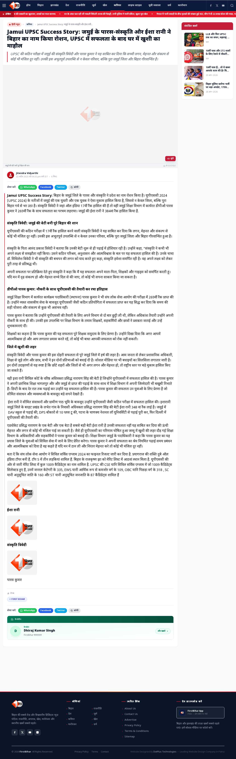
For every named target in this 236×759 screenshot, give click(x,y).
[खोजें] (232, 5)
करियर (29, 24)
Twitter (61, 187)
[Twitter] (217, 5)
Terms (94, 751)
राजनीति (98, 708)
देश (69, 714)
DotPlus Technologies (164, 751)
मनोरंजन (72, 724)
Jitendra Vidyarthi (27, 173)
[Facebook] (210, 5)
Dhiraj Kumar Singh (39, 631)
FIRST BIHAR (17, 599)
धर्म (95, 724)
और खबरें (161, 631)
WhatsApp (29, 187)
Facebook (45, 187)
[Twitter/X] (22, 732)
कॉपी (76, 187)
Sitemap (130, 736)
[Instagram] (37, 732)
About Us (130, 708)
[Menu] (4, 5)
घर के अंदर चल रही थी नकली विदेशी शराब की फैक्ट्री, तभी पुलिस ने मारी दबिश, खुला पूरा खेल (89, 14)
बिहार (71, 708)
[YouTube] (223, 5)
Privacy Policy (133, 725)
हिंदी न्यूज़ (16, 24)
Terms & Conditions (137, 731)
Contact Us (131, 714)
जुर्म (95, 714)
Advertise (130, 720)
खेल (95, 719)
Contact (105, 751)
